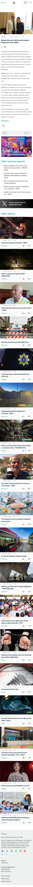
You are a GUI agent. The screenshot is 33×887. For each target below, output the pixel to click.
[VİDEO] (16, 228)
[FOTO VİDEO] (16, 737)
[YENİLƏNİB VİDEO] (16, 293)
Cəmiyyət (4, 245)
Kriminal (4, 379)
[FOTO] (16, 606)
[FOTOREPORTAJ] (16, 430)
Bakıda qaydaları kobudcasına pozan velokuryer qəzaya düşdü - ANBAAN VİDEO (15, 168)
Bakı (3, 125)
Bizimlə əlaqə (5, 878)
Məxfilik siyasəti (6, 881)
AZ (25, 2)
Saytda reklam (5, 876)
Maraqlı (3, 450)
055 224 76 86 (5, 871)
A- (2, 47)
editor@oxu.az (5, 869)
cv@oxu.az (4, 862)
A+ (5, 47)
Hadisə (3, 660)
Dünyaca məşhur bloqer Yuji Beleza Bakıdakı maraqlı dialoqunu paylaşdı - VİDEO (15, 175)
